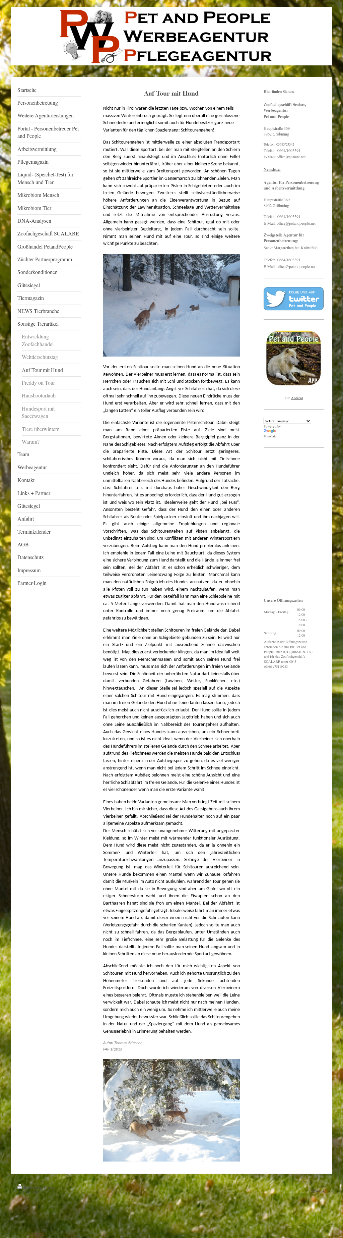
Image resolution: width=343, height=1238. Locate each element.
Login (322, 1186)
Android (297, 397)
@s (288, 156)
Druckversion (33, 1187)
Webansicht (318, 1190)
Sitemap (49, 1187)
